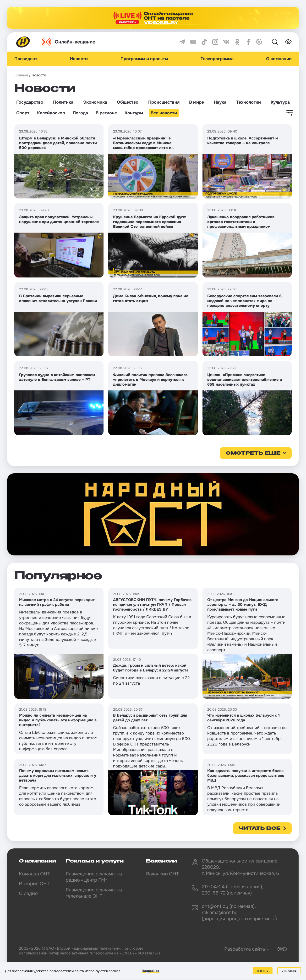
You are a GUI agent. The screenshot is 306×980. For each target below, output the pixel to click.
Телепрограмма (217, 58)
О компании (279, 58)
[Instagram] (215, 42)
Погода (80, 113)
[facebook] (248, 42)
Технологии (248, 102)
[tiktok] (204, 42)
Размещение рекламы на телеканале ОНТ (94, 893)
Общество (127, 102)
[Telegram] (182, 42)
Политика (63, 102)
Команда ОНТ (34, 874)
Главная (21, 75)
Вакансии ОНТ (162, 874)
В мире (196, 102)
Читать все (259, 828)
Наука (220, 102)
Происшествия (164, 102)
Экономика (95, 102)
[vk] (226, 42)
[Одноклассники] (237, 42)
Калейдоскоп (51, 113)
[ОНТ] (23, 42)
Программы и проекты (144, 58)
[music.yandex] (259, 42)
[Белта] (279, 949)
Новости (79, 58)
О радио (28, 893)
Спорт (22, 113)
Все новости (164, 113)
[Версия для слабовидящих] (288, 42)
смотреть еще (253, 453)
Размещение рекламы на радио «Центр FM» (94, 877)
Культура (280, 102)
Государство (29, 102)
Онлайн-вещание (75, 42)
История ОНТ (34, 884)
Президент (25, 58)
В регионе (106, 113)
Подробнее (150, 971)
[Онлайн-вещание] (153, 18)
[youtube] (193, 42)
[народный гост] (153, 514)
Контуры (134, 113)
